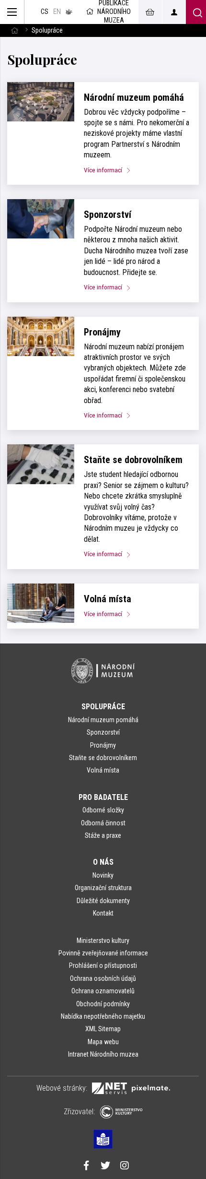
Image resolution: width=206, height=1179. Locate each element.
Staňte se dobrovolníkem (133, 459)
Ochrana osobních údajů (103, 978)
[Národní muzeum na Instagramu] (124, 1166)
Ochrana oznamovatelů (103, 991)
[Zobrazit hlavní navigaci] (12, 12)
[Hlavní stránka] (14, 30)
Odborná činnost (103, 823)
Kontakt (103, 913)
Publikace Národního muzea (114, 12)
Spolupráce (103, 706)
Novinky (103, 875)
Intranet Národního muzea (103, 1054)
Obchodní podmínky (103, 1004)
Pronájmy (102, 332)
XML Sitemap (103, 1029)
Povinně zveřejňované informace (103, 953)
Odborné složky (103, 810)
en (57, 12)
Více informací (104, 170)
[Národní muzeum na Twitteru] (105, 1166)
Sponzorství (107, 214)
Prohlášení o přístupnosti (103, 965)
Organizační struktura (103, 888)
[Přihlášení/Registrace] (174, 12)
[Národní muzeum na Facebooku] (86, 1166)
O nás (103, 862)
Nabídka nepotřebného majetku (103, 1016)
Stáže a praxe (103, 835)
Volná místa (107, 599)
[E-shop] (150, 12)
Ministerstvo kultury (103, 940)
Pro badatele (103, 797)
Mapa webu (103, 1042)
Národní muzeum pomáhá (134, 97)
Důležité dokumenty (103, 901)
